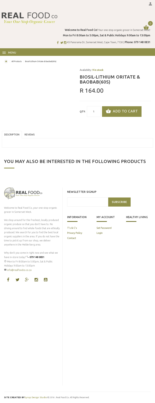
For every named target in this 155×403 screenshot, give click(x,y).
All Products (17, 61)
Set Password (104, 228)
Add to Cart (125, 111)
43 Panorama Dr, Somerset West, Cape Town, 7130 (95, 42)
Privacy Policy (74, 233)
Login (100, 233)
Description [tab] (11, 134)
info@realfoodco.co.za (19, 270)
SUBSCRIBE (119, 202)
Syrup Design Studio (25, 397)
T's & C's (72, 228)
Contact (71, 238)
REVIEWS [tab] (30, 134)
